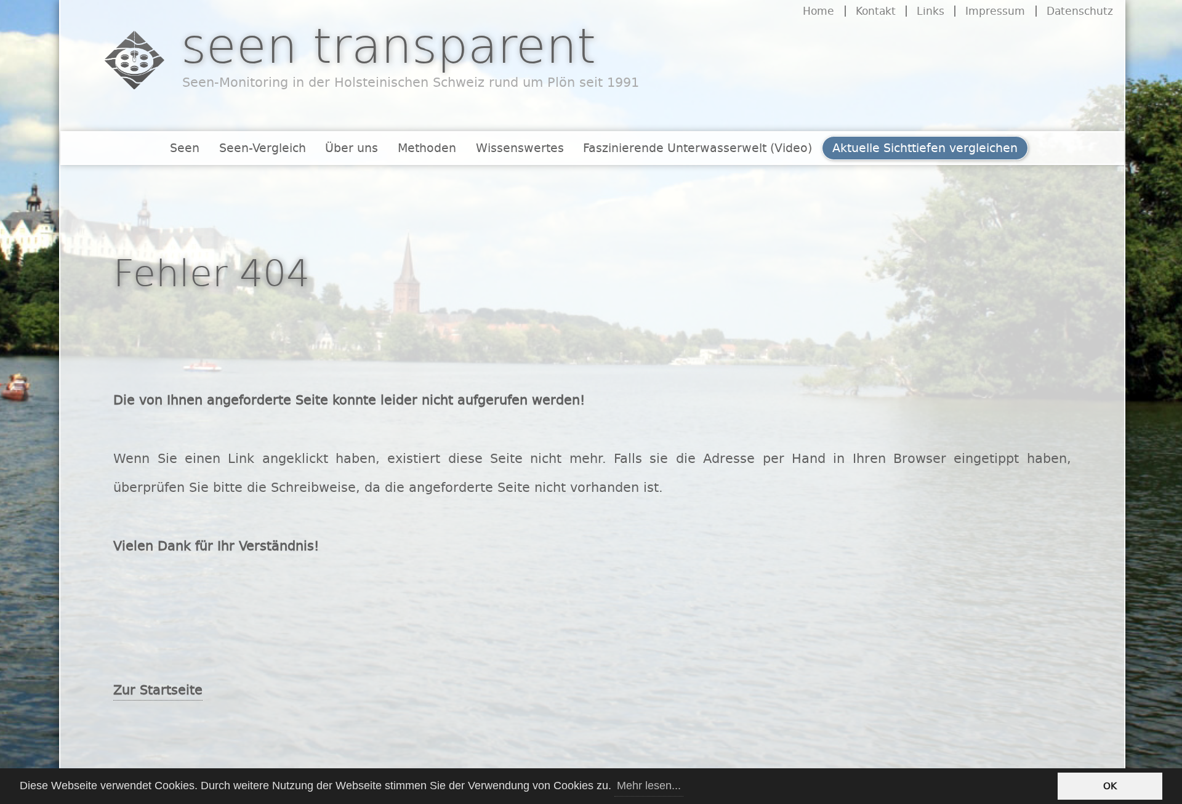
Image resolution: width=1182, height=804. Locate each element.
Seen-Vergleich (262, 148)
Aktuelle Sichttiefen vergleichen (925, 148)
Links (930, 11)
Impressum (995, 11)
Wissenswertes (520, 148)
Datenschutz (1080, 11)
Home (818, 11)
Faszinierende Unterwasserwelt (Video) (697, 148)
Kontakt (876, 11)
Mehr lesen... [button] (649, 785)
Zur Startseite (158, 690)
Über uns (351, 148)
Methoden (427, 148)
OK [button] (1110, 786)
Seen (184, 148)
